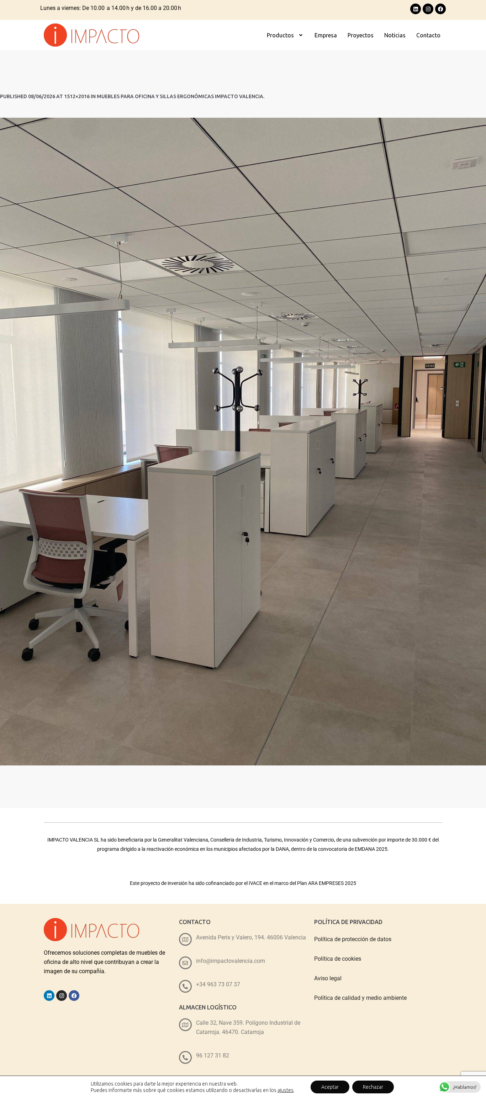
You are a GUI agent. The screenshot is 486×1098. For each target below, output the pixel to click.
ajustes (286, 1090)
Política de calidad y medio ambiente (360, 997)
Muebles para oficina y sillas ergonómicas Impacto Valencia (180, 96)
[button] (285, 35)
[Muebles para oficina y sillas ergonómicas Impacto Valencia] (243, 441)
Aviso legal (328, 978)
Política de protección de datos (352, 939)
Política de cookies (337, 958)
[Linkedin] (415, 9)
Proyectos (361, 35)
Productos (280, 35)
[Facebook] (440, 9)
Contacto (428, 35)
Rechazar (373, 1087)
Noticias (395, 35)
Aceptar (330, 1087)
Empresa (326, 35)
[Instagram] (428, 9)
